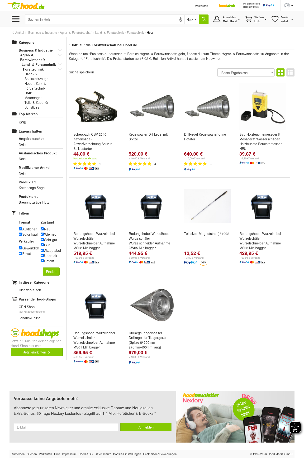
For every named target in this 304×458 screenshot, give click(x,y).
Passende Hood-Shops (37, 299)
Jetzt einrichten (35, 352)
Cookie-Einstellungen (127, 454)
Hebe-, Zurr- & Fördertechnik (35, 86)
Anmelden (146, 427)
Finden (51, 271)
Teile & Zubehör (36, 102)
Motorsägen (33, 97)
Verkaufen (201, 6)
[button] (288, 5)
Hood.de (26, 6)
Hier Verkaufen (30, 289)
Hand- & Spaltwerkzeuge (36, 76)
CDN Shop (27, 306)
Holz (28, 93)
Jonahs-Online (30, 317)
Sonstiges (31, 107)
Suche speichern (81, 72)
